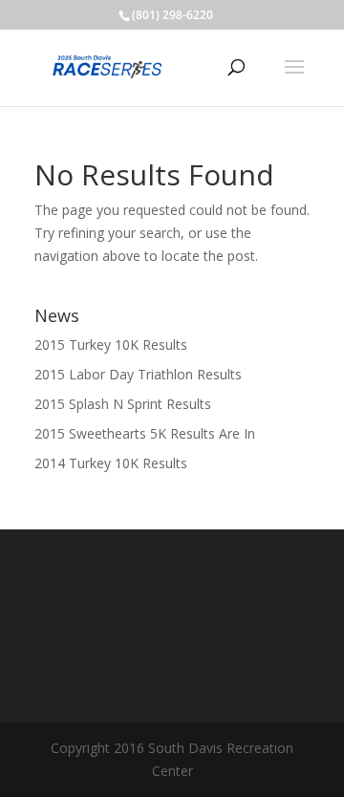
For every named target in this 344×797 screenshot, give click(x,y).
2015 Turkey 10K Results (110, 344)
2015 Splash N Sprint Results (122, 404)
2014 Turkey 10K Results (110, 463)
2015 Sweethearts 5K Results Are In (144, 433)
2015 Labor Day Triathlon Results (138, 374)
